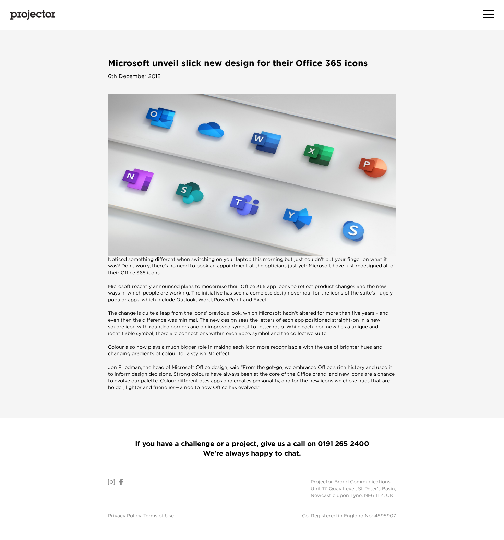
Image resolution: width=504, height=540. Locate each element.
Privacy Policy (124, 515)
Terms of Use (158, 515)
